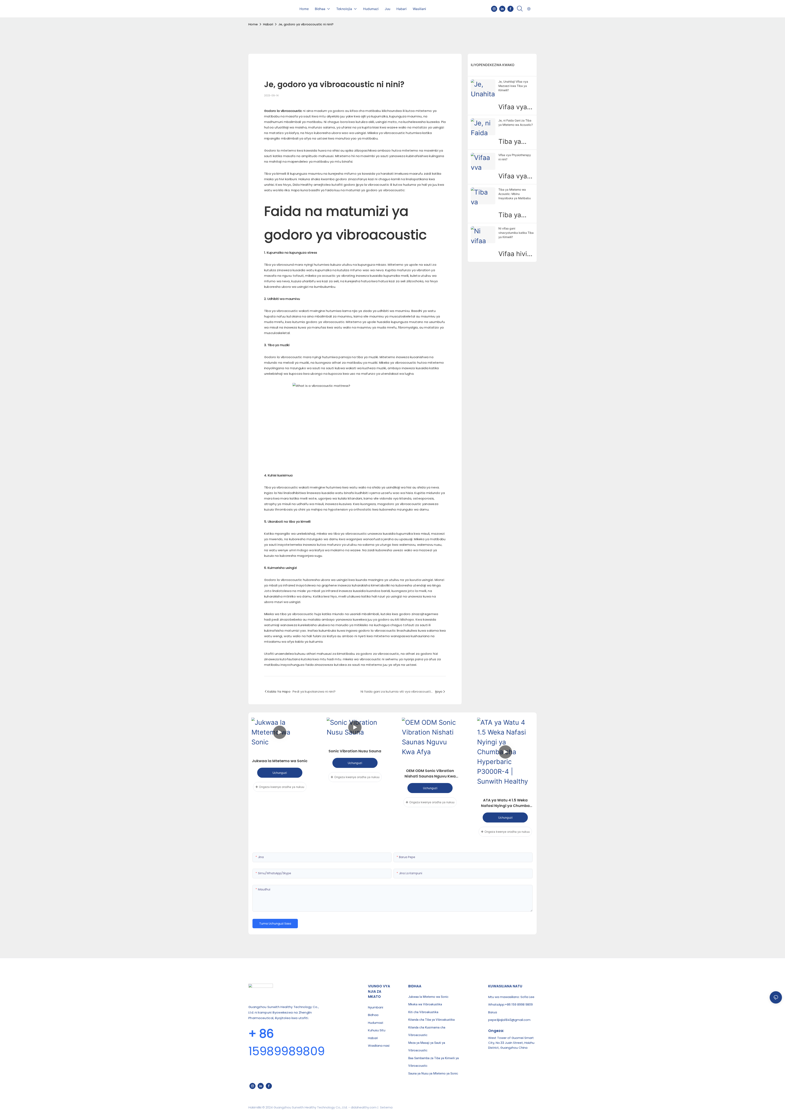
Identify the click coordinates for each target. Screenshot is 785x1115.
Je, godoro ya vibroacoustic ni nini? (306, 24)
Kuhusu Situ (376, 1030)
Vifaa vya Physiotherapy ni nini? (514, 157)
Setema (385, 1107)
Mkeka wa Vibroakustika (425, 1004)
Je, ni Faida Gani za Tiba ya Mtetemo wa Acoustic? (515, 122)
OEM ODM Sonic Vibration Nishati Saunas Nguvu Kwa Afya (430, 773)
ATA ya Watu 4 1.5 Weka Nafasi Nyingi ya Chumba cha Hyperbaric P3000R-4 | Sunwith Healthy (505, 803)
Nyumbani (375, 1007)
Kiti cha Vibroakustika (423, 1012)
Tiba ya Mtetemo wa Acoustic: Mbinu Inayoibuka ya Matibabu (514, 194)
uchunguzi (280, 772)
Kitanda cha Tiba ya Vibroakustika (431, 1019)
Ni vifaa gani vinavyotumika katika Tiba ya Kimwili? (516, 233)
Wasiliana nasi (378, 1045)
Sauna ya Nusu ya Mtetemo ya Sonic (433, 1073)
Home (253, 24)
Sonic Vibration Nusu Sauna (355, 751)
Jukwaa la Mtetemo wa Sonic (279, 760)
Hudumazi (375, 1022)
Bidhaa (373, 1015)
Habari (268, 24)
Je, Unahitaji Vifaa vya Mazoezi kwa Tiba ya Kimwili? (513, 86)
